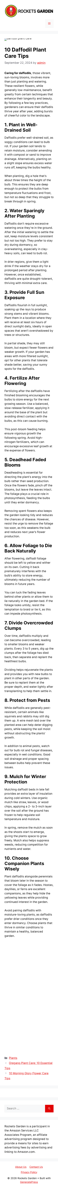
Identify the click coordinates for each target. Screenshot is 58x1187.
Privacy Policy (29, 1172)
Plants (13, 1058)
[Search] (49, 1108)
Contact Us (36, 1166)
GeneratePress (29, 1182)
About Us (20, 1166)
